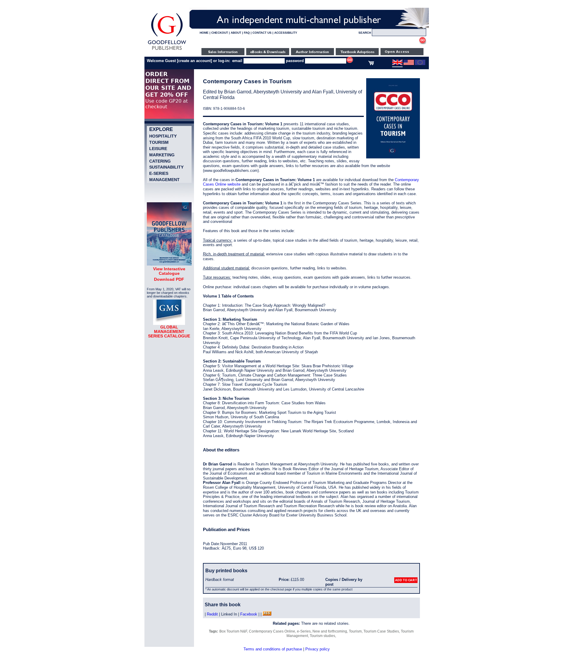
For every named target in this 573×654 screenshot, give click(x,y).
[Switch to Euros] (420, 64)
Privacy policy (317, 649)
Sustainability (166, 167)
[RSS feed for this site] (267, 614)
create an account (194, 60)
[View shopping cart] (371, 64)
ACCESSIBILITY (285, 32)
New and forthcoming (329, 631)
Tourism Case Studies (381, 631)
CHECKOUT (219, 32)
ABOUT (236, 32)
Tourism (159, 142)
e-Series (158, 173)
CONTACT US (262, 32)
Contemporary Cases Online (272, 631)
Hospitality (163, 136)
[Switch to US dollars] (408, 64)
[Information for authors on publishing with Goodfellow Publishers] (312, 54)
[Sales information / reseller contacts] (222, 54)
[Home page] (167, 50)
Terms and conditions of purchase (273, 649)
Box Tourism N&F (233, 631)
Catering (160, 161)
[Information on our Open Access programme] (402, 54)
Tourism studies (322, 636)
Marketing (162, 154)
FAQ (247, 32)
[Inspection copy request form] (357, 54)
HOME (204, 32)
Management (164, 179)
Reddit (212, 614)
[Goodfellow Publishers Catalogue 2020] (169, 264)
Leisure (158, 148)
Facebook (248, 614)
